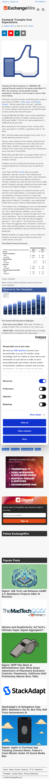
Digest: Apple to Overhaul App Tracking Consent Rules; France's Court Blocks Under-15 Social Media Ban (23, 751)
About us (5, 1)
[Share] (4, 33)
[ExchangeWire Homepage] (19, 8)
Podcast (24, 769)
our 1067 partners (18, 350)
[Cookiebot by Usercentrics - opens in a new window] (35, 337)
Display (5, 449)
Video (37, 449)
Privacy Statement (31, 773)
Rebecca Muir (9, 26)
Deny (24, 439)
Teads (22, 172)
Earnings (15, 449)
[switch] (42, 389)
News (31, 26)
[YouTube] (10, 33)
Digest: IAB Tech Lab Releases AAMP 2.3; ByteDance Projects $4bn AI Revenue (24, 594)
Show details (35, 415)
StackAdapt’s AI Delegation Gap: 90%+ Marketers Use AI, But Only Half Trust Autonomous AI (24, 709)
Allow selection (24, 431)
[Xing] (17, 33)
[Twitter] (10, 540)
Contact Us (14, 1)
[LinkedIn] (22, 540)
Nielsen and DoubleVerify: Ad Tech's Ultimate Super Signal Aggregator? (23, 628)
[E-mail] (23, 33)
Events (17, 769)
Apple (28, 102)
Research (39, 769)
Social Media (27, 449)
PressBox (7, 773)
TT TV (31, 769)
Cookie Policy (17, 773)
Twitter (22, 102)
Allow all (24, 423)
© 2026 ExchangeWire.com (12, 777)
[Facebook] (16, 540)
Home (5, 769)
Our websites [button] (40, 1)
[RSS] (28, 540)
